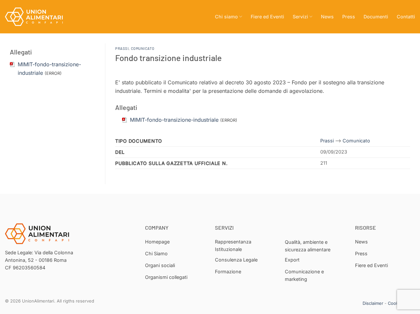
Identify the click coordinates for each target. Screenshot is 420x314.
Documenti (376, 16)
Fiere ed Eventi (267, 16)
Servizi (300, 16)
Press (348, 16)
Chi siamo (226, 16)
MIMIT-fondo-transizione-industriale (174, 119)
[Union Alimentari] (38, 17)
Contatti (406, 16)
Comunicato (143, 48)
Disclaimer (373, 303)
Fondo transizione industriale (168, 57)
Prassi (122, 48)
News (327, 16)
